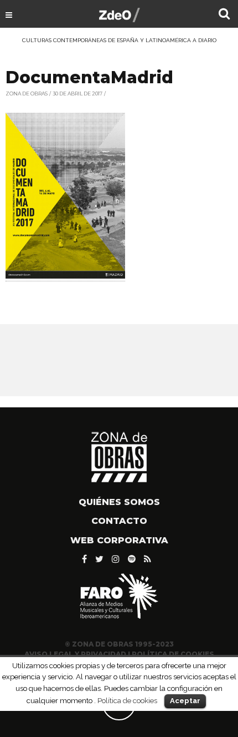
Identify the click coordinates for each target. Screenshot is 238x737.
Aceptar (185, 700)
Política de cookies (127, 700)
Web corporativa (119, 540)
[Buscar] (224, 15)
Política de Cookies (173, 654)
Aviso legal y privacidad (75, 654)
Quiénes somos (119, 502)
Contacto (119, 521)
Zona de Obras (27, 93)
